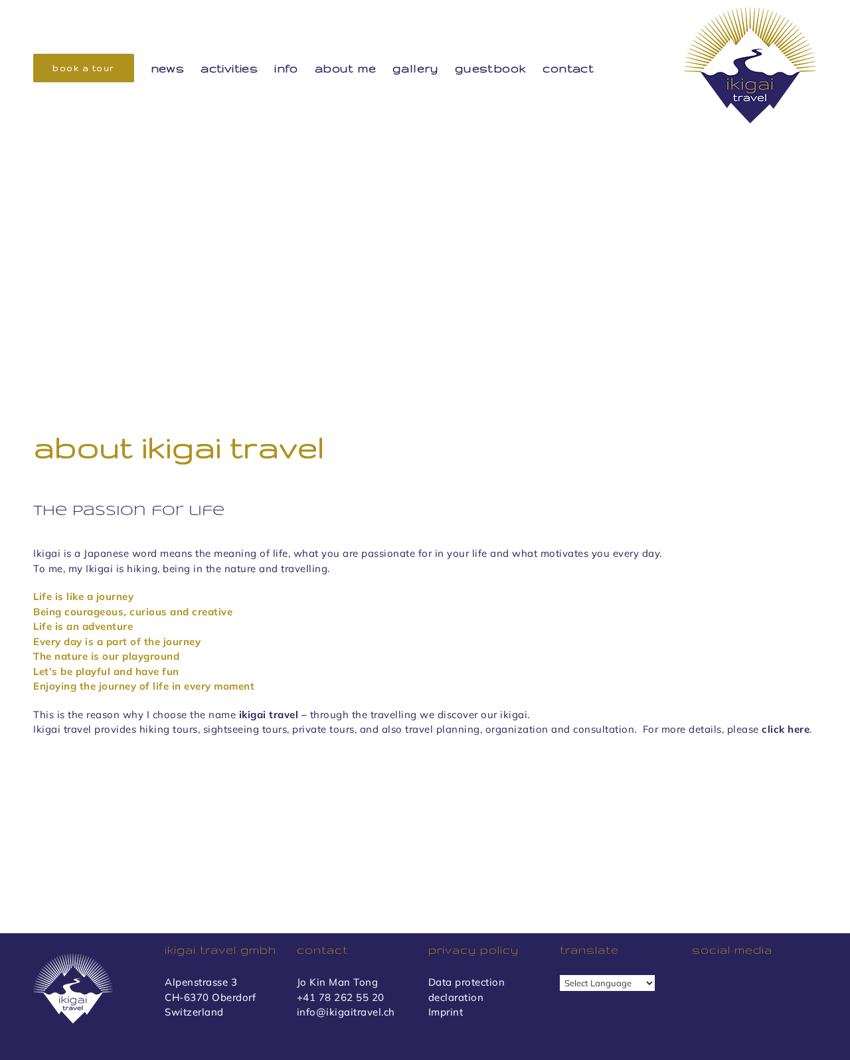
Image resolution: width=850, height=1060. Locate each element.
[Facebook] (699, 984)
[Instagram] (724, 984)
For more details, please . (727, 729)
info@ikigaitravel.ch (346, 1012)
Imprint (446, 1012)
